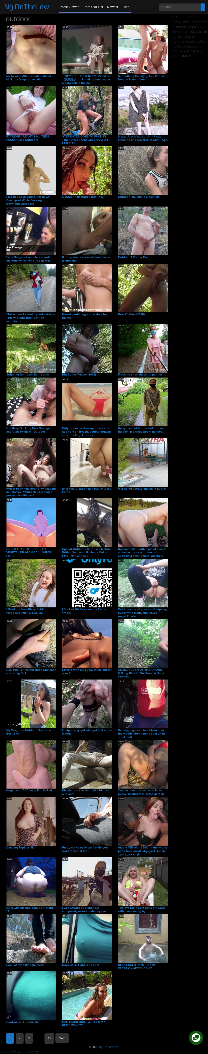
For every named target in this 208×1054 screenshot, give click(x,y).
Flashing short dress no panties (140, 374)
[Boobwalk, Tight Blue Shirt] (95, 938)
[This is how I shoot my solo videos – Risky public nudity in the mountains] (39, 287)
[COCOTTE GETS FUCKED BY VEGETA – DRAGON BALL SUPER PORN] (39, 522)
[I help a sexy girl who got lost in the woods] (95, 703)
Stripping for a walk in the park (27, 374)
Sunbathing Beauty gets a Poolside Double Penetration (142, 77)
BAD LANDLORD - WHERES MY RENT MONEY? (83, 1023)
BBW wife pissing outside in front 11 (29, 909)
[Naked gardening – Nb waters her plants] (95, 287)
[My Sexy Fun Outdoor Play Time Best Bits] (39, 703)
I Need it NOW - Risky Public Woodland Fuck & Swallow (25, 611)
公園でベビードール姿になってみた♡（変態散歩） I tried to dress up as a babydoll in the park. (86, 79)
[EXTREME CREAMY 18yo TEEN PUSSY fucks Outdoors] (39, 110)
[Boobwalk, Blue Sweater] (39, 995)
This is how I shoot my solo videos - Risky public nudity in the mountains (30, 318)
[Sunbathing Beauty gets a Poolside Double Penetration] (150, 49)
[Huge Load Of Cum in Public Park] (39, 764)
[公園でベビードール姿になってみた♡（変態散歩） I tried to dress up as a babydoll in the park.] (95, 49)
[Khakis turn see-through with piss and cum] (95, 764)
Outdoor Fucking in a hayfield (139, 196)
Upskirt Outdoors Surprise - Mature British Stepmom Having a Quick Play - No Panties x (86, 552)
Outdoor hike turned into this (82, 196)
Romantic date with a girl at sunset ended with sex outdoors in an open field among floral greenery (142, 552)
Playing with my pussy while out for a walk (87, 671)
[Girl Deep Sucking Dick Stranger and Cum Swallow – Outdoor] (39, 401)
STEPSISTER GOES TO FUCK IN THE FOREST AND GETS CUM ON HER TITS (85, 140)
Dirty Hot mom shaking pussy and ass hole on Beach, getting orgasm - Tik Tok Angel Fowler (86, 431)
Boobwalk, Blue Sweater (23, 1022)
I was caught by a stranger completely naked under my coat (84, 909)
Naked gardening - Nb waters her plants (85, 316)
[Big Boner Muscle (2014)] (95, 348)
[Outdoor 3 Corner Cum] (150, 230)
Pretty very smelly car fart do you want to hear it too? (85, 849)
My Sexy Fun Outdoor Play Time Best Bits (28, 731)
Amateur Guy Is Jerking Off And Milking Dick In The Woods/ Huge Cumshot (141, 673)
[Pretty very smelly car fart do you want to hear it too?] (95, 821)
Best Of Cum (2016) (131, 314)
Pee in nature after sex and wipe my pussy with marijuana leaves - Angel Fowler (142, 613)
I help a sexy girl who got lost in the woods (87, 731)
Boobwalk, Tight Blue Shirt (80, 964)
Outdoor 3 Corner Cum (133, 257)
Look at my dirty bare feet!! (25, 964)
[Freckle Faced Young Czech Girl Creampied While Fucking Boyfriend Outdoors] (39, 170)
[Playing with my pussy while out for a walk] (95, 643)
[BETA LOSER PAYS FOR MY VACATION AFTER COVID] (150, 938)
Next (62, 1038)
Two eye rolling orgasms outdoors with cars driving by (142, 909)
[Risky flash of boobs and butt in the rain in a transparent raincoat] (150, 401)
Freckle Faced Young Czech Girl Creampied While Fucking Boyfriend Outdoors (28, 200)
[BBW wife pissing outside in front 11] (39, 881)
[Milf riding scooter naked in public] (150, 462)
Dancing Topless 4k (20, 847)
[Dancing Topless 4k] (39, 821)
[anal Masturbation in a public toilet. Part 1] (95, 462)
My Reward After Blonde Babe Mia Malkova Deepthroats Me (29, 77)
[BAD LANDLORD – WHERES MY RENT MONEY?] (95, 995)
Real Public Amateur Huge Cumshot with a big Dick (31, 671)
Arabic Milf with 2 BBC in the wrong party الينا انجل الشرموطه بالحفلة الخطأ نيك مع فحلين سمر (142, 851)
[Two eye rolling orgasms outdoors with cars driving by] (150, 881)
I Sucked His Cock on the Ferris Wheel (84, 611)
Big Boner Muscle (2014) (79, 374)
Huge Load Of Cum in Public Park (29, 790)
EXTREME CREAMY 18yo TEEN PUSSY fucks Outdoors (27, 138)
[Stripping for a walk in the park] (39, 348)
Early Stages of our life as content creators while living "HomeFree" (29, 258)
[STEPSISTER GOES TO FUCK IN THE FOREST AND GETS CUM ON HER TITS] (95, 110)
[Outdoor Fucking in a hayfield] (150, 170)
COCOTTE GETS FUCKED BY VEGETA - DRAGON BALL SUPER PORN (29, 552)
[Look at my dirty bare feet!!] (39, 938)
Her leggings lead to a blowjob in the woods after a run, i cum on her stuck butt (142, 733)
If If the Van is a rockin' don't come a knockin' (86, 258)
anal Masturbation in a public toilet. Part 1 (87, 490)
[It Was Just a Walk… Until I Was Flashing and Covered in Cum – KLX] (150, 110)
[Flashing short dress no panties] (150, 348)
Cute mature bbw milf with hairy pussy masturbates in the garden (141, 792)
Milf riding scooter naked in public (142, 488)
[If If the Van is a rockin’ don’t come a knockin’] (95, 230)
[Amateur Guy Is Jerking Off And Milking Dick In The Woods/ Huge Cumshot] (150, 643)
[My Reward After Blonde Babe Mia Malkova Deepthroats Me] (39, 49)
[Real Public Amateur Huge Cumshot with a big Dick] (39, 643)
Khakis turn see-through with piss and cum (85, 792)
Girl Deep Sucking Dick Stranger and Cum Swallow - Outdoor (28, 429)
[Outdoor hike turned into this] (95, 170)
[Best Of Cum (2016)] (150, 287)
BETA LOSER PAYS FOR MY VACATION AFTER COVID (137, 966)
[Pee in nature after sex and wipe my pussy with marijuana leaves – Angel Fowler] (150, 582)
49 (49, 1038)
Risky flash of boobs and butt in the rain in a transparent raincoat (141, 429)
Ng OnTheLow (26, 7)
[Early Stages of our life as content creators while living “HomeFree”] (39, 230)
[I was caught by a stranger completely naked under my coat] (95, 881)
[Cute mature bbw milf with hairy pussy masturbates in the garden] (150, 764)
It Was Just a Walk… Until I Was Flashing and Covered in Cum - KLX (143, 138)
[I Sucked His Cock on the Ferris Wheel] (95, 582)
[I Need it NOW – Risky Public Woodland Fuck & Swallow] (39, 582)
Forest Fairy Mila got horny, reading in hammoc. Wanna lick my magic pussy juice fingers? (31, 492)
